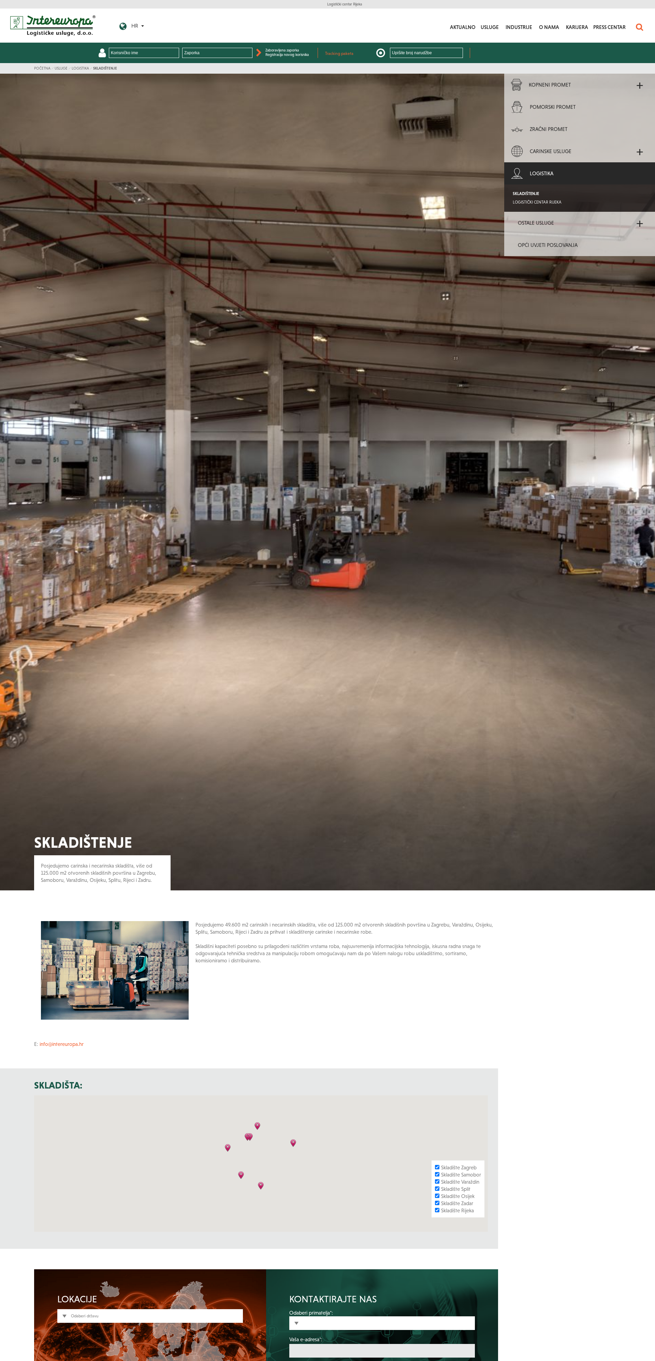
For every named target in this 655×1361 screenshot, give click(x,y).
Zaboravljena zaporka (282, 50)
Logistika (80, 68)
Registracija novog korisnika (287, 55)
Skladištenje (105, 68)
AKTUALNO (463, 27)
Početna (42, 68)
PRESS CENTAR (609, 27)
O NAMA (549, 27)
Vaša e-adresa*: (305, 1339)
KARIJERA (577, 27)
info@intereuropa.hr (62, 1044)
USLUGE (490, 27)
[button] (248, 1139)
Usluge (61, 68)
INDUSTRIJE (519, 27)
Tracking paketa (339, 53)
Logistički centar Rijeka (344, 4)
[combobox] (150, 1316)
